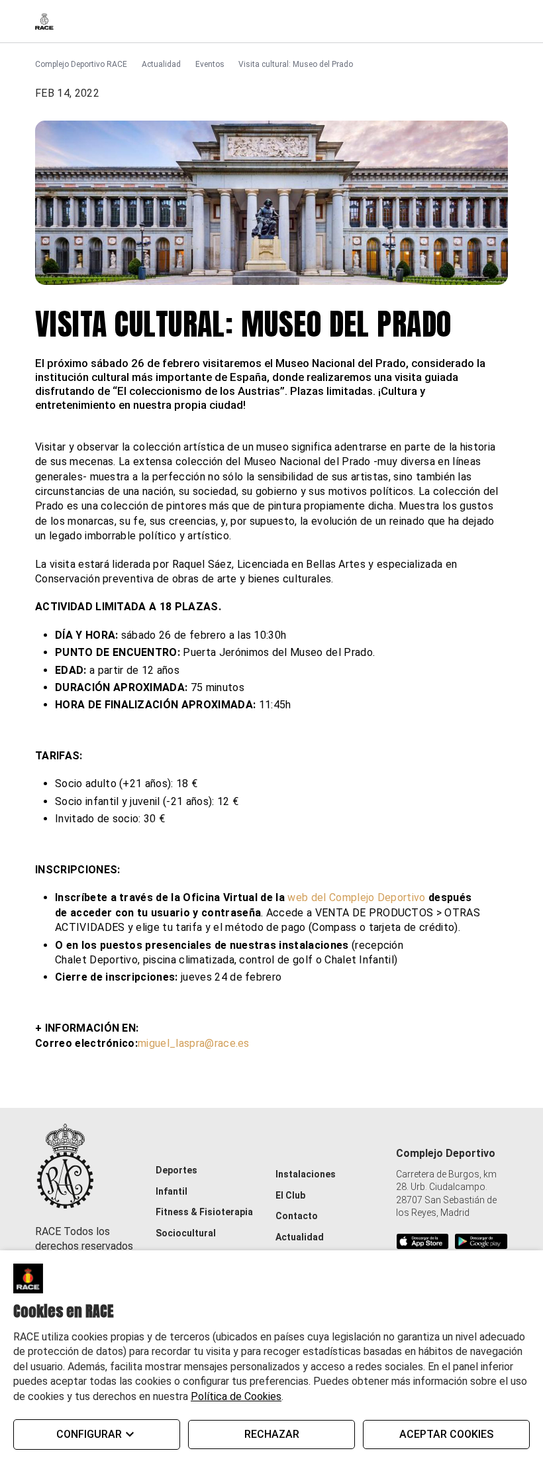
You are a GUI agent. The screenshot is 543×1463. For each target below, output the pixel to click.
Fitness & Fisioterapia (204, 1212)
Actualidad (161, 64)
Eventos (209, 64)
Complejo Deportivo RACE (81, 64)
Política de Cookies (236, 1396)
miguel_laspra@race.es (194, 1043)
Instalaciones (305, 1174)
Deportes (176, 1170)
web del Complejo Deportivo (356, 897)
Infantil (171, 1191)
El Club (290, 1195)
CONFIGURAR (89, 1434)
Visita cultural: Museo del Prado (295, 64)
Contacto (296, 1216)
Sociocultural (186, 1233)
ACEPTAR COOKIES (446, 1434)
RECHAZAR (271, 1434)
